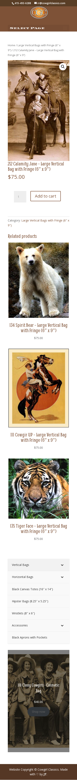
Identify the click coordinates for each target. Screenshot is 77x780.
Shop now (38, 712)
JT (45, 774)
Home (11, 45)
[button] (63, 66)
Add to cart (45, 196)
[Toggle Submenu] (62, 565)
